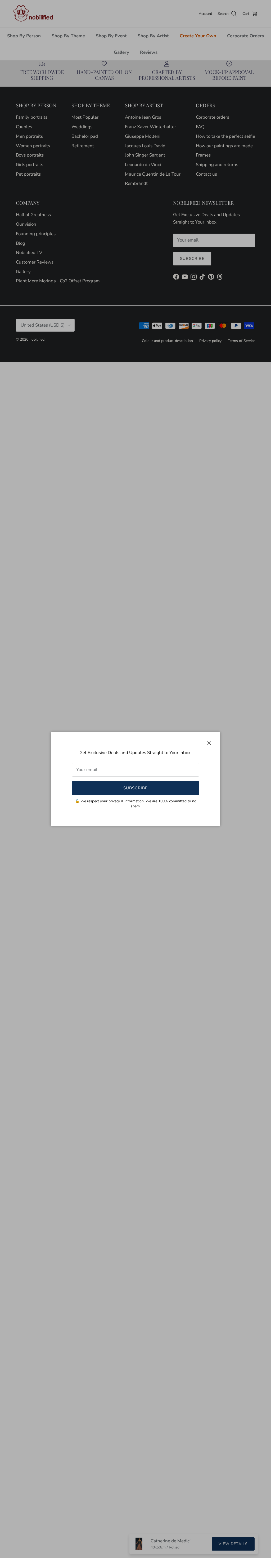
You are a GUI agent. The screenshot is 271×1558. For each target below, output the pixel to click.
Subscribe (135, 788)
